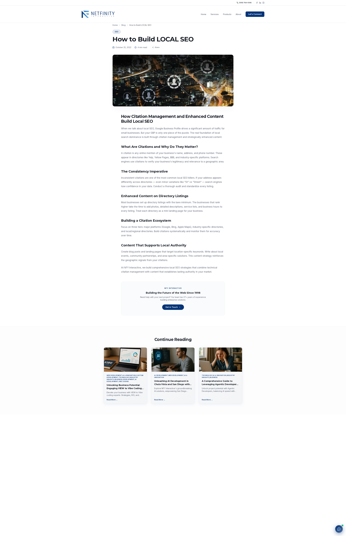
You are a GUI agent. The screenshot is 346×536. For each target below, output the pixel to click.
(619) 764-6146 (245, 3)
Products (227, 14)
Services (215, 14)
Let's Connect (255, 14)
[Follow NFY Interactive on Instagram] (263, 3)
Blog (124, 25)
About (238, 14)
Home (203, 14)
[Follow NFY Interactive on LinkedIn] (260, 3)
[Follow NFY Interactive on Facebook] (257, 3)
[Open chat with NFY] (339, 529)
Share (157, 47)
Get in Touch (171, 307)
